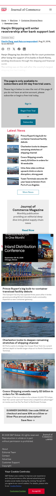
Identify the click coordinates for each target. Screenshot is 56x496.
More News (28, 192)
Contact (6, 456)
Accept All (36, 491)
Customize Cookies (18, 491)
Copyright (6, 466)
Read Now (28, 230)
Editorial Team (9, 452)
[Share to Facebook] (19, 49)
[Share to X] (14, 49)
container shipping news (31, 20)
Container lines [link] (7, 38)
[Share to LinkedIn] (24, 49)
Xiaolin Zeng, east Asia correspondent (19, 41)
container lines (11, 23)
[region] (28, 482)
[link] (28, 219)
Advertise (6, 459)
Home (3, 20)
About (5, 449)
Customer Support (11, 462)
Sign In (28, 104)
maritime (14, 20)
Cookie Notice (15, 486)
